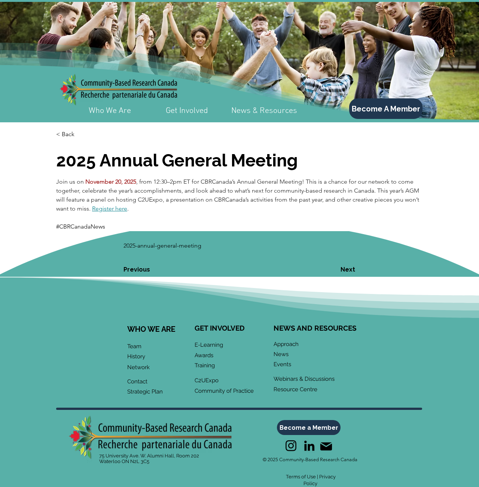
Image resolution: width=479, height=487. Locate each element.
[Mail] (325, 446)
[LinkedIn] (309, 445)
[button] (81, 134)
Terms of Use (301, 477)
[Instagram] (291, 445)
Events (282, 364)
